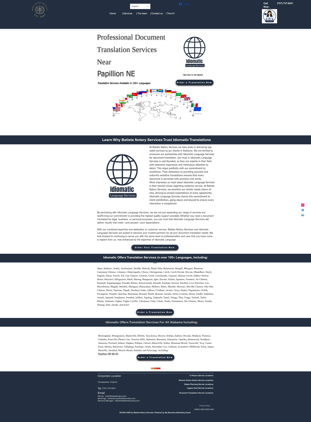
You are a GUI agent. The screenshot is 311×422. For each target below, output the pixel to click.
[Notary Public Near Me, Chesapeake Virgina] (302, 205)
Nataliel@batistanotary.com (127, 401)
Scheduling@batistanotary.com (122, 398)
